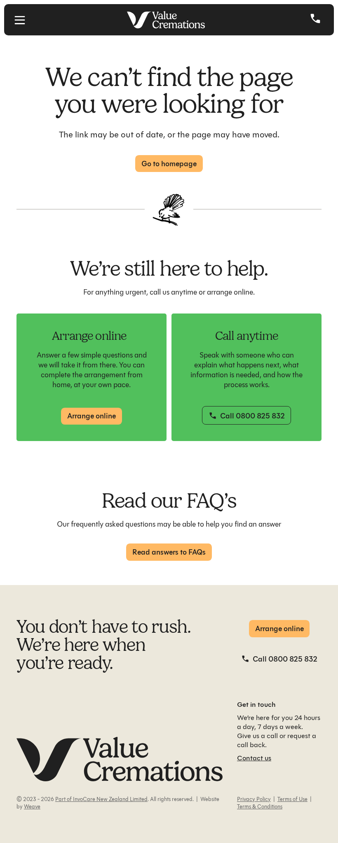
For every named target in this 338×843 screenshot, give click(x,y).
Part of (63, 799)
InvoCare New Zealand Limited (110, 799)
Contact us (254, 758)
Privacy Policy (254, 799)
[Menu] (19, 19)
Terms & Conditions (259, 806)
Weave (32, 806)
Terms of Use (292, 799)
